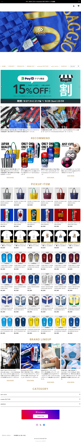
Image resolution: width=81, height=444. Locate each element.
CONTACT (64, 66)
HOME (4, 66)
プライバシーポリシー (6, 435)
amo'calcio (54, 66)
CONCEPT (11, 66)
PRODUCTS (20, 66)
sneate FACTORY (6, 399)
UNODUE (3, 404)
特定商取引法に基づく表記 (20, 435)
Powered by (38, 441)
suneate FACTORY (43, 66)
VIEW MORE (10, 177)
